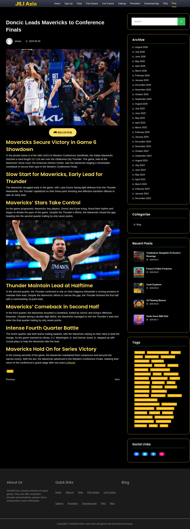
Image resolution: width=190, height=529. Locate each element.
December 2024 (143, 141)
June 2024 (140, 170)
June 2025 (140, 113)
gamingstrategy (142, 374)
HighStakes (158, 382)
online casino (174, 395)
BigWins (175, 352)
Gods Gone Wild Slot (157, 316)
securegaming (163, 421)
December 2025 (143, 85)
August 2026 (141, 47)
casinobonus (151, 357)
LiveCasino (171, 387)
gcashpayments (159, 378)
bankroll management (157, 352)
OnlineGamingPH (165, 408)
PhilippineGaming (143, 417)
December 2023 (143, 198)
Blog (10, 371)
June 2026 (140, 56)
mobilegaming (142, 391)
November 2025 (143, 89)
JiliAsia (171, 382)
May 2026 (140, 61)
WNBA (164, 426)
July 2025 (140, 108)
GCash (157, 374)
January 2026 (142, 80)
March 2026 (141, 71)
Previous (10, 379)
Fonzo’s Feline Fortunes (159, 269)
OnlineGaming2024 (144, 408)
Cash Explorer (153, 284)
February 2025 (142, 132)
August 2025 (141, 104)
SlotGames (140, 426)
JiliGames (157, 387)
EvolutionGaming (143, 365)
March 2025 (141, 127)
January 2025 (142, 137)
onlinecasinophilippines (146, 400)
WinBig (153, 426)
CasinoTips (157, 361)
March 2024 (141, 184)
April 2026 (140, 66)
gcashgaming (142, 378)
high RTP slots (142, 382)
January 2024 (142, 193)
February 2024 (142, 189)
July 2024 (140, 165)
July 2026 (140, 52)
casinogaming (142, 361)
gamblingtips (141, 370)
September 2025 (143, 99)
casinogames (168, 357)
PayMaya (167, 413)
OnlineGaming (169, 404)
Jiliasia (70, 362)
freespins (173, 365)
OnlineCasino (158, 395)
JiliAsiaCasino (142, 387)
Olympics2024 (159, 391)
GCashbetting (171, 374)
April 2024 (140, 179)
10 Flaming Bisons (156, 300)
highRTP (175, 378)
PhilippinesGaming (164, 417)
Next (117, 379)
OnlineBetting (142, 395)
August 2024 (141, 160)
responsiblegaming (144, 421)
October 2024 (142, 151)
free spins (160, 365)
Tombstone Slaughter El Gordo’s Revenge (163, 254)
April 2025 (140, 123)
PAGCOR (154, 413)
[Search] (181, 21)
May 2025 (140, 118)
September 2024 (143, 156)
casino (138, 357)
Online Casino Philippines (147, 404)
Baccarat (140, 352)
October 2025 (142, 94)
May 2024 (140, 175)
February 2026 (142, 75)
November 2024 (143, 146)
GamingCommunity (160, 370)
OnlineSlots (141, 413)
